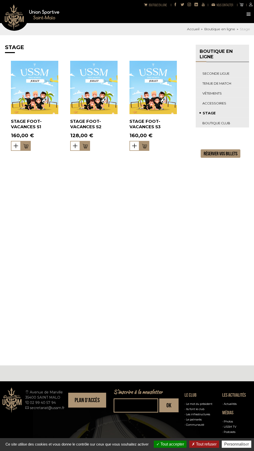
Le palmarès (194, 419)
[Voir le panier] (241, 5)
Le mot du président (199, 404)
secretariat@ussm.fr (47, 408)
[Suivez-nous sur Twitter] (182, 5)
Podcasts (229, 432)
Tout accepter (171, 444)
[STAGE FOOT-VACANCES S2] (94, 87)
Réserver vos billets (220, 153)
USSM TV (230, 426)
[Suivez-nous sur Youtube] (203, 5)
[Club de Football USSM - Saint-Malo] (14, 16)
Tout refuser (206, 444)
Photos (228, 421)
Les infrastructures (198, 414)
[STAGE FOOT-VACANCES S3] (153, 87)
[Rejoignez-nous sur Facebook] (175, 5)
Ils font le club (195, 409)
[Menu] (249, 15)
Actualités (230, 404)
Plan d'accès (87, 400)
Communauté (195, 424)
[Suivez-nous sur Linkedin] (196, 5)
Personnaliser (236, 444)
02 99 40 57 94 (43, 402)
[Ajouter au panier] (26, 146)
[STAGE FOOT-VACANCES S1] (34, 87)
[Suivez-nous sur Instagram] (189, 5)
